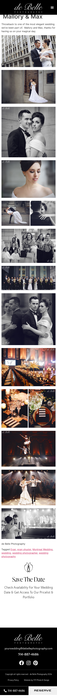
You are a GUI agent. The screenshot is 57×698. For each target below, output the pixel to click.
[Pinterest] (35, 662)
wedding (6, 552)
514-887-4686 (28, 654)
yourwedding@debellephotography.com (28, 648)
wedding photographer (25, 552)
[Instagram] (28, 662)
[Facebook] (21, 662)
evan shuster (24, 549)
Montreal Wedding (42, 549)
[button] (52, 7)
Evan (13, 549)
